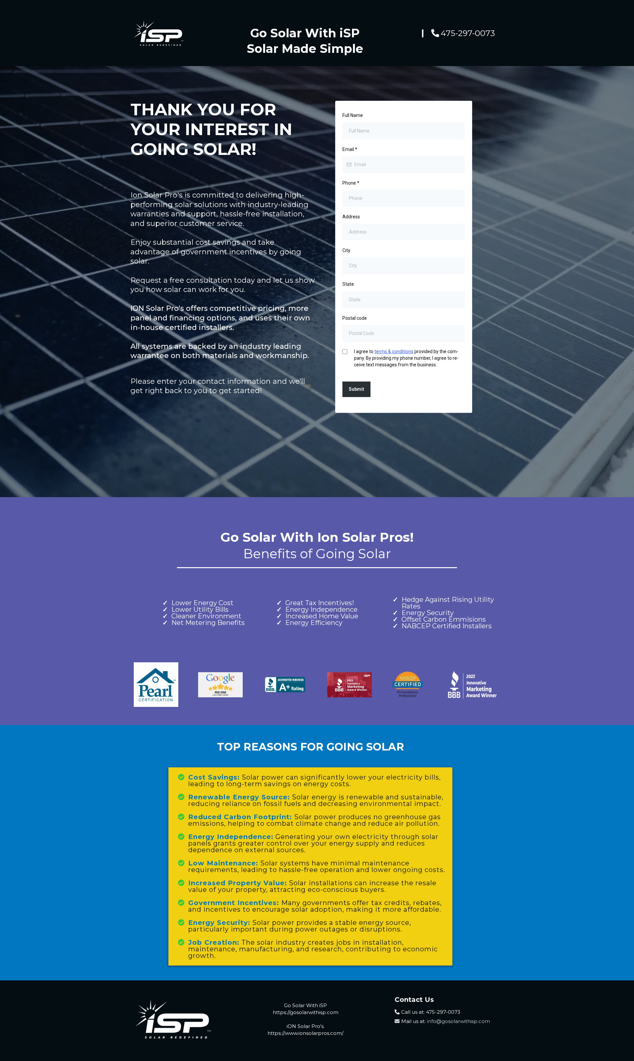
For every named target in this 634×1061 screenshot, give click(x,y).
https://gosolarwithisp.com (305, 1012)
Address (351, 216)
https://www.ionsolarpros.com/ (305, 1033)
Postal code (354, 318)
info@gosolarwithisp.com (458, 1021)
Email (349, 149)
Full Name (352, 115)
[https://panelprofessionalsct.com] (172, 1019)
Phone (350, 183)
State (348, 284)
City (346, 250)
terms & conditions (393, 351)
